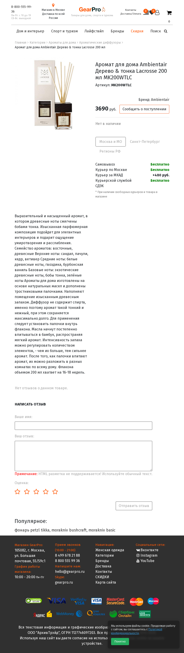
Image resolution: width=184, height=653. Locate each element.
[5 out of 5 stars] (55, 492)
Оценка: (21, 483)
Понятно (120, 641)
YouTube (147, 561)
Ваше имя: (23, 417)
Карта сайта (105, 582)
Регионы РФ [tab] (109, 151)
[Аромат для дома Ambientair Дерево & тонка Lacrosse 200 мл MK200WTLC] (53, 94)
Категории (104, 555)
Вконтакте (149, 550)
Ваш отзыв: (24, 436)
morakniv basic (101, 530)
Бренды (102, 561)
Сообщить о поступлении (144, 109)
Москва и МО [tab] (110, 141)
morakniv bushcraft (69, 530)
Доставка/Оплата (130, 13)
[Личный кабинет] (157, 17)
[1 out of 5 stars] (17, 492)
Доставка (103, 566)
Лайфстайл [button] (94, 31)
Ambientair (160, 99)
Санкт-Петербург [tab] (145, 141)
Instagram (149, 555)
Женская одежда (109, 550)
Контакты (130, 10)
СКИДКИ (102, 577)
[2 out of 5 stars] (27, 492)
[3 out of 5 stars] (36, 492)
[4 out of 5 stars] (45, 492)
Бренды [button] (117, 31)
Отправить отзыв (134, 506)
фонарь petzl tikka (32, 530)
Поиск (156, 31)
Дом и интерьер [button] (30, 31)
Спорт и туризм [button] (64, 31)
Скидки (137, 31)
